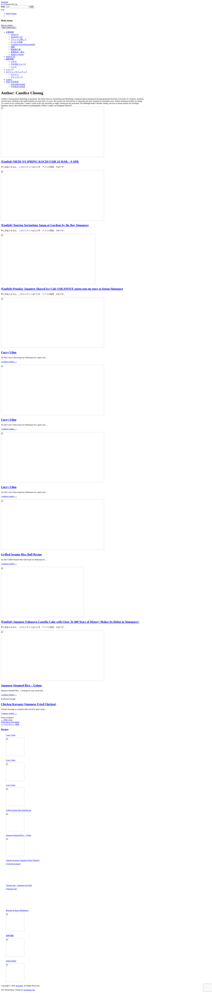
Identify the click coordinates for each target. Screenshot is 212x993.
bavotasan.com (29, 990)
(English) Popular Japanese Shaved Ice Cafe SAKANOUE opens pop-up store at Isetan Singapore (62, 288)
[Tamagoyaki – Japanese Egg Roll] (15, 897)
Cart (2, 9)
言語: (8, 82)
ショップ (10, 69)
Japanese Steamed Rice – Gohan (21, 685)
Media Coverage (17, 54)
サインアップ (17, 77)
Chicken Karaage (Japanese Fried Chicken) (28, 704)
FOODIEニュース (18, 64)
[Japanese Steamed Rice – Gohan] (15, 847)
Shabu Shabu (11, 961)
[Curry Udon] (15, 747)
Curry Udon (8, 352)
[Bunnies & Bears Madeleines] (15, 922)
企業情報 (10, 32)
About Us (14, 35)
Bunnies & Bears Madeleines (17, 910)
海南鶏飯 (10, 936)
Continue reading (9, 362)
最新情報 (10, 59)
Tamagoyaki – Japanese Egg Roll (19, 885)
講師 (13, 47)
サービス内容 (17, 42)
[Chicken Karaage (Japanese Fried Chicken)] (15, 872)
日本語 (22, 87)
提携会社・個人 (18, 52)
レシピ (14, 67)
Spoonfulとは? (17, 37)
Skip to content (7, 25)
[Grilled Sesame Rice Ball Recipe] (15, 822)
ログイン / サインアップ (16, 72)
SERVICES (10, 57)
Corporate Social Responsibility (23, 44)
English (22, 84)
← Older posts (6, 720)
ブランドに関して (18, 39)
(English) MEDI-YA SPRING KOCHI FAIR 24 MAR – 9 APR (40, 161)
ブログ (14, 62)
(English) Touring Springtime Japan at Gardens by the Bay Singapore (45, 225)
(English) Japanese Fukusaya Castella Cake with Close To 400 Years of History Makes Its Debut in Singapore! (70, 621)
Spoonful (4, 2)
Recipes (4, 729)
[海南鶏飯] (15, 947)
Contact (9, 79)
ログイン (15, 74)
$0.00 (11, 14)
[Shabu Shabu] (15, 972)
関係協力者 (16, 49)
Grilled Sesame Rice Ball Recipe (21, 554)
